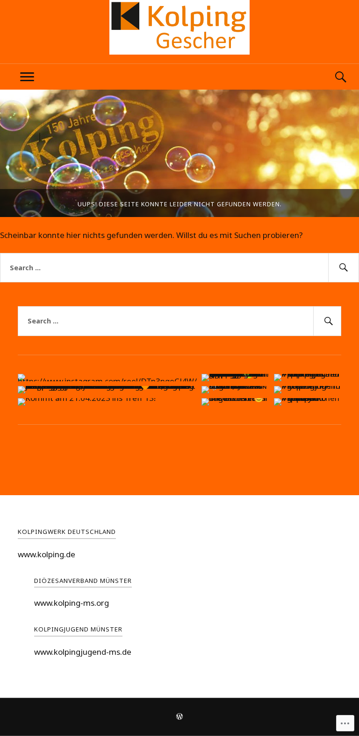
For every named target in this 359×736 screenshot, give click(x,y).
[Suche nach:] (179, 268)
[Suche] (332, 77)
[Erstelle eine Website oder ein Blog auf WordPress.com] (179, 717)
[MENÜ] (27, 77)
